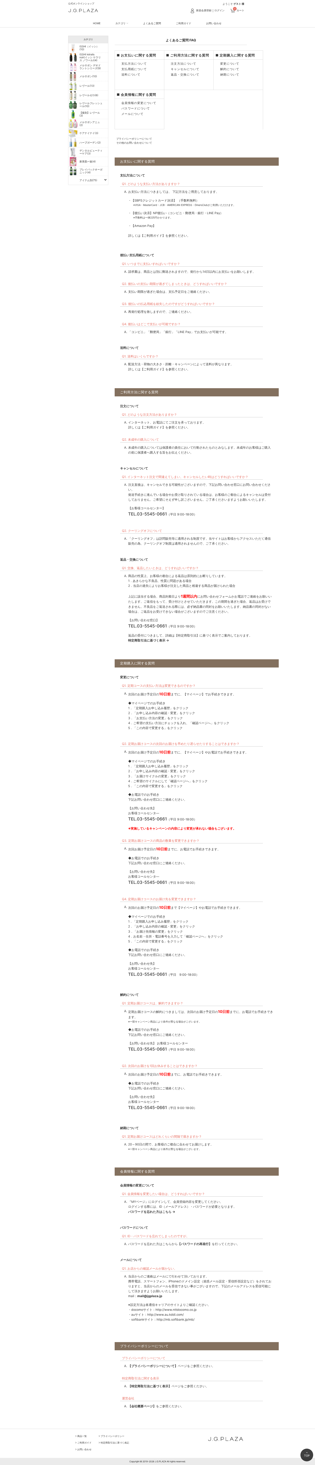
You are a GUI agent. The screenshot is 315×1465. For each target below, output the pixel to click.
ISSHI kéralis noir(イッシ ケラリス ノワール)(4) (90, 57)
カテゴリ (120, 23)
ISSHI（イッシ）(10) (89, 48)
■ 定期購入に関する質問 (235, 55)
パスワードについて (135, 108)
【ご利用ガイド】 (153, 235)
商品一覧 (82, 1436)
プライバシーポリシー (112, 1436)
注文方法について (183, 63)
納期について (229, 74)
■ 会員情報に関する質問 (136, 95)
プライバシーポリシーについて (134, 138)
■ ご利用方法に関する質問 (187, 55)
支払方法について (133, 63)
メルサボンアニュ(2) (89, 124)
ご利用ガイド (183, 23)
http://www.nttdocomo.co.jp (176, 1310)
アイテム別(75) (88, 180)
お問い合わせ (213, 23)
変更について (229, 63)
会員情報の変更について (138, 103)
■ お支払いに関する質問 (136, 55)
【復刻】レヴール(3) (89, 114)
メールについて (131, 114)
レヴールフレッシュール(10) (90, 105)
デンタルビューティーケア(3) (90, 152)
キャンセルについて (184, 69)
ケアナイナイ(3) (88, 133)
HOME (96, 23)
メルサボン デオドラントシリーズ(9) (90, 67)
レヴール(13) (86, 85)
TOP (307, 1455)
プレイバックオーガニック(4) (90, 171)
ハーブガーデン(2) (90, 142)
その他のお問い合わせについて (134, 142)
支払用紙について (133, 69)
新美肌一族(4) (87, 161)
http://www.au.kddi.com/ (165, 1314)
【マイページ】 (194, 694)
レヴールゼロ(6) (88, 95)
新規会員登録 (203, 10)
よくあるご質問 (152, 23)
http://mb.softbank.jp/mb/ (176, 1319)
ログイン (219, 10)
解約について (229, 69)
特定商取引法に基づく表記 (115, 1442)
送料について (130, 74)
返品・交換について (184, 74)
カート (240, 10)
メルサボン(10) (88, 76)
